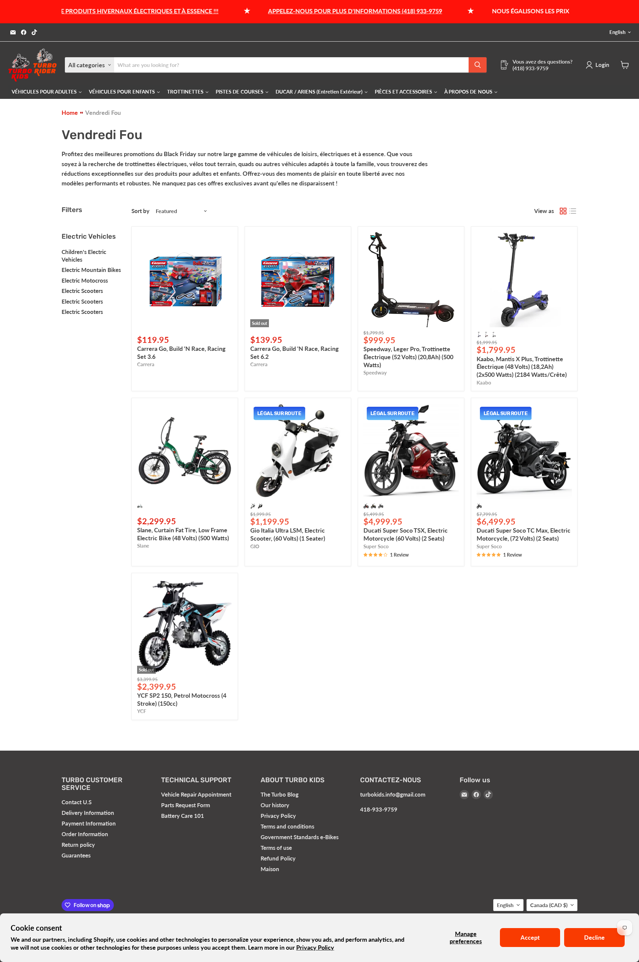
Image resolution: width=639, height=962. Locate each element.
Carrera (145, 364)
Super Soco (376, 546)
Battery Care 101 (182, 815)
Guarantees (76, 855)
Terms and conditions (287, 826)
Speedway (375, 372)
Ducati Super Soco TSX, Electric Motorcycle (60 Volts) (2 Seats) (405, 534)
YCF (141, 711)
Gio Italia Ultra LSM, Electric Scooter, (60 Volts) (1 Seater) (287, 534)
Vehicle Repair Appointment (196, 794)
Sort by (140, 211)
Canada (548, 905)
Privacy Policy (315, 947)
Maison (270, 868)
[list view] (572, 211)
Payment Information (89, 823)
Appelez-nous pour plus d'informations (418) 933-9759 (326, 11)
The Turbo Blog (280, 794)
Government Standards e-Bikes (299, 837)
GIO (254, 546)
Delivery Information (88, 812)
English (617, 32)
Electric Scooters (82, 290)
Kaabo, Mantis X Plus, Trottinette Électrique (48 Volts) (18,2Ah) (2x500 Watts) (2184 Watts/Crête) (522, 366)
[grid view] (563, 211)
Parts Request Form (185, 805)
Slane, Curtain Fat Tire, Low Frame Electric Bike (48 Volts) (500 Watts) (183, 534)
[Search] (478, 65)
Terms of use (276, 847)
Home (70, 112)
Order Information (85, 834)
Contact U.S (77, 802)
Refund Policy (278, 858)
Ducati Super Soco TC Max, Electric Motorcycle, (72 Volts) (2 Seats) (523, 534)
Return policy (78, 844)
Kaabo (484, 382)
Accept (530, 937)
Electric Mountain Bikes (91, 269)
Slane (143, 546)
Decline (594, 937)
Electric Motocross (85, 280)
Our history (275, 805)
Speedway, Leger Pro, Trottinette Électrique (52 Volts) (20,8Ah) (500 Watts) (408, 356)
